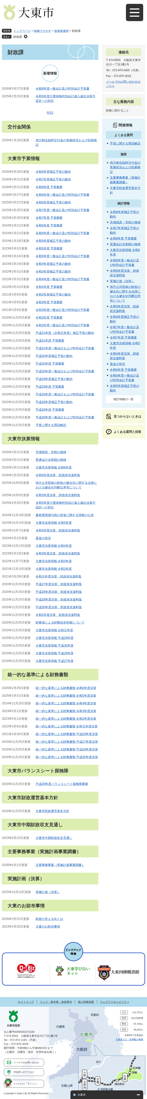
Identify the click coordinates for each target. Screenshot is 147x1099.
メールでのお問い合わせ (26, 1062)
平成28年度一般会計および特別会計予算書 (65, 417)
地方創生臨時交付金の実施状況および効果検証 (125, 167)
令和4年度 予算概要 (49, 286)
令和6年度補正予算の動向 (53, 202)
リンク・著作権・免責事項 (56, 1001)
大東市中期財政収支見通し (54, 838)
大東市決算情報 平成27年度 (55, 661)
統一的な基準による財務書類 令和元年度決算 (67, 726)
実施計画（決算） (48, 892)
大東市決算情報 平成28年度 (55, 638)
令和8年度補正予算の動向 (53, 171)
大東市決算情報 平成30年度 (55, 645)
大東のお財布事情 (48, 926)
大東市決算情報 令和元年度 (54, 630)
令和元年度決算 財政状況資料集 (59, 576)
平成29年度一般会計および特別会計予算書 (65, 394)
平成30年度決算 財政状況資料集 (59, 607)
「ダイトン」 (26, 1083)
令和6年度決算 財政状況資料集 (58, 475)
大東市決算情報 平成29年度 (55, 653)
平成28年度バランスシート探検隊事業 (62, 784)
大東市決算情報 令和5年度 (54, 522)
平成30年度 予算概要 (50, 363)
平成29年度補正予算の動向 (54, 379)
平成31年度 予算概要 (50, 340)
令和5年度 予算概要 (49, 248)
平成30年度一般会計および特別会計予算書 (65, 371)
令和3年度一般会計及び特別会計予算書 (62, 310)
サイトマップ (26, 1001)
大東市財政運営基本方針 (52, 811)
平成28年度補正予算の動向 (54, 402)
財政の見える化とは (49, 919)
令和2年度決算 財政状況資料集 (58, 614)
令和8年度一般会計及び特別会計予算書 (62, 88)
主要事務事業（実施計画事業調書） (60, 865)
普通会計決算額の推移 (51, 459)
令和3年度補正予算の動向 (53, 271)
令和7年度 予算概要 (49, 217)
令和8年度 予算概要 (49, 187)
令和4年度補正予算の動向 (53, 263)
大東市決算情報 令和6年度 (54, 467)
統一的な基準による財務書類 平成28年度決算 (67, 749)
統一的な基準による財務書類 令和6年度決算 (66, 688)
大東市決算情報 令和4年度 (54, 545)
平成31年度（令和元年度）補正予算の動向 (65, 333)
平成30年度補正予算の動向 (54, 356)
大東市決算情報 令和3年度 (54, 561)
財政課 (17, 36)
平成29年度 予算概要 (50, 386)
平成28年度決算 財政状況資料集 (59, 591)
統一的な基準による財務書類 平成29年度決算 (67, 734)
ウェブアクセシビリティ (114, 1001)
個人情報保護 (86, 1001)
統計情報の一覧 (124, 399)
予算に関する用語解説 (51, 425)
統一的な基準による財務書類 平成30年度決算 (67, 757)
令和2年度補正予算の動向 (53, 294)
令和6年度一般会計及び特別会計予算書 (62, 233)
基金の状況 (43, 538)
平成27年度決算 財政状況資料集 (59, 584)
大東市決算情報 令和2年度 (54, 568)
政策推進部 (61, 30)
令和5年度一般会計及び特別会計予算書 (62, 256)
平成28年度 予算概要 (50, 409)
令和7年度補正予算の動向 (53, 179)
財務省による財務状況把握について (60, 622)
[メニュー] (134, 12)
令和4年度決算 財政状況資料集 (58, 530)
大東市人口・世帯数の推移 (129, 1039)
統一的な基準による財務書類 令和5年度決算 (66, 695)
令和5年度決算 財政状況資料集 (58, 495)
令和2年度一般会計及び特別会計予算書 (62, 325)
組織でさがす (42, 30)
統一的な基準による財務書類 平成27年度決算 (67, 741)
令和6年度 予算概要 (49, 225)
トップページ (22, 30)
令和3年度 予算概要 (49, 302)
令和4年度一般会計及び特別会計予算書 (62, 279)
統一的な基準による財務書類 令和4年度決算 (66, 703)
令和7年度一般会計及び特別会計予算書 (62, 210)
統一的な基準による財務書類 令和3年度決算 (66, 711)
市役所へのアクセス (24, 1072)
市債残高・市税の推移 (51, 452)
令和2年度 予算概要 (49, 317)
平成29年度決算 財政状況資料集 (59, 599)
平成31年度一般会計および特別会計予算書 (65, 348)
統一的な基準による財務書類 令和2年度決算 (66, 718)
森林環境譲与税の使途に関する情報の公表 (65, 515)
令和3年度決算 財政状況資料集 (58, 553)
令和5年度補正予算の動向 (53, 240)
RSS (50, 112)
